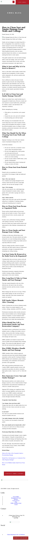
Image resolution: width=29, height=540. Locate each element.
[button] (13, 2)
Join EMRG (22, 2)
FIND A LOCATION (20, 538)
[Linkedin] (10, 529)
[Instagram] (6, 529)
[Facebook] (2, 529)
